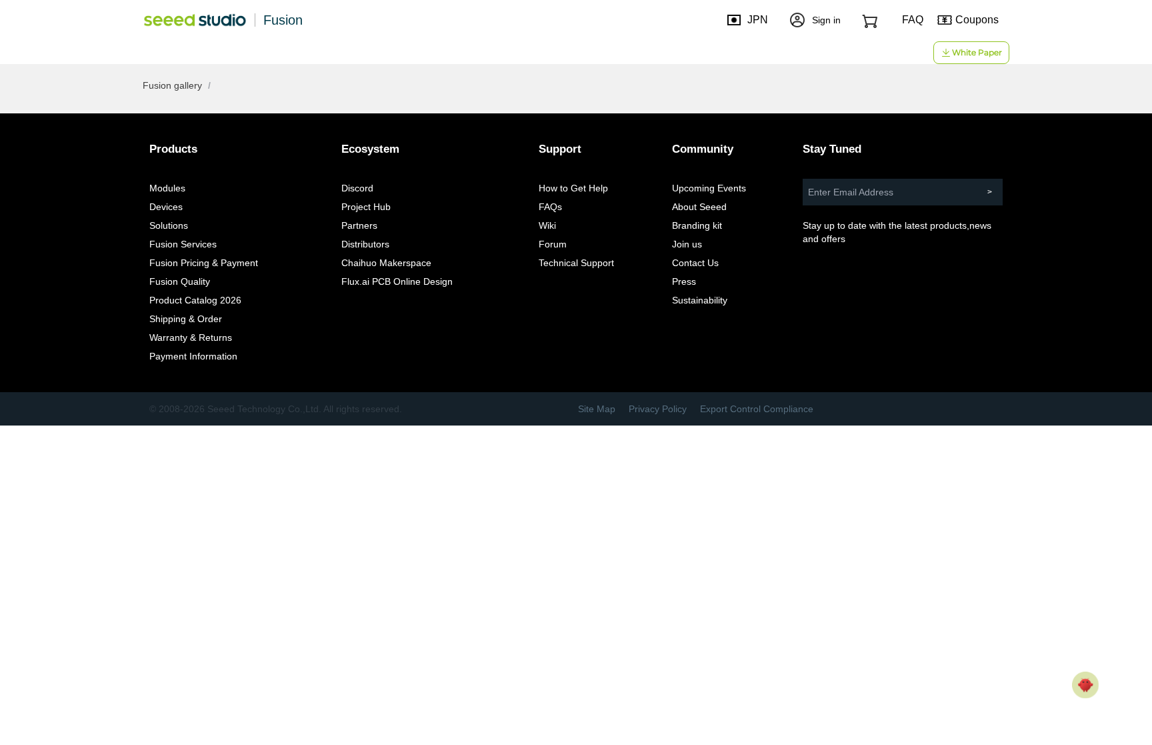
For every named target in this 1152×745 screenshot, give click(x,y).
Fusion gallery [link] (172, 85)
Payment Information (193, 356)
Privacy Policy (658, 409)
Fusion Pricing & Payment (203, 262)
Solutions (168, 225)
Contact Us (695, 262)
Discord (357, 188)
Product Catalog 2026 (195, 300)
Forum (553, 244)
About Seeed (699, 206)
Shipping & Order (185, 318)
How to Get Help (573, 188)
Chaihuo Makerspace (386, 262)
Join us (687, 244)
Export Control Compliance (756, 409)
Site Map (596, 409)
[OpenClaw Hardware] (1085, 685)
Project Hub (366, 206)
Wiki (547, 225)
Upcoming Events (709, 188)
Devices (166, 206)
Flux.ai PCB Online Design (397, 281)
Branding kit (697, 225)
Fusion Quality (179, 281)
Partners (359, 225)
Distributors (365, 244)
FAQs (550, 206)
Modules (167, 188)
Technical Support (576, 262)
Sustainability (699, 300)
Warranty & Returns (190, 337)
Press (684, 281)
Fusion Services (183, 244)
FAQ (912, 19)
